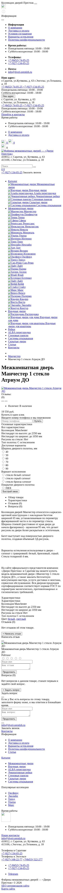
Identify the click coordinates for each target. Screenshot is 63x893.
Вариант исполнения (13, 471)
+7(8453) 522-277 (33, 859)
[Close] (35, 3)
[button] (9, 117)
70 (6, 461)
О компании (15, 27)
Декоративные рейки (20, 772)
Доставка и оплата (18, 30)
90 (6, 468)
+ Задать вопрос (11, 690)
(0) (2, 397)
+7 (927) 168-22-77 (11, 859)
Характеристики (17, 500)
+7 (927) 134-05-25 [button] (11, 853)
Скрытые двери (17, 341)
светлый (21, 619)
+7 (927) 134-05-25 (18, 63)
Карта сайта (8, 888)
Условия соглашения (20, 33)
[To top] (2, 723)
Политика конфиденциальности (26, 39)
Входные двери (17, 311)
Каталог (12, 181)
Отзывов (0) (15, 503)
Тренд (11, 799)
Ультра (12, 802)
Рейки (11, 329)
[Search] (34, 166)
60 (6, 458)
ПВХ (8, 488)
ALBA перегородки (19, 332)
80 (6, 465)
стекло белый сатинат (18, 475)
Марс (11, 805)
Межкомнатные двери (20, 208)
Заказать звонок (32, 172)
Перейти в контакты (13, 114)
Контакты (13, 347)
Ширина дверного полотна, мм (19, 448)
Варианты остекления (20, 36)
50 (6, 455)
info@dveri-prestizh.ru (20, 72)
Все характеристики (13, 427)
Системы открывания (20, 338)
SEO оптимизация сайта (15, 885)
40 (6, 451)
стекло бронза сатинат (18, 481)
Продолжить (9, 672)
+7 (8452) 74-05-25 (18, 60)
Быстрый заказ (10, 491)
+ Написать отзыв (12, 633)
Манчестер (14, 356)
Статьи (12, 344)
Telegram (13, 874)
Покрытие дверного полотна (17, 484)
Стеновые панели (18, 335)
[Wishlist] (2, 401)
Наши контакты (10, 835)
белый (11, 619)
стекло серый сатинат (17, 478)
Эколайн (13, 796)
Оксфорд (13, 793)
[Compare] (6, 401)
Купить (37, 421)
